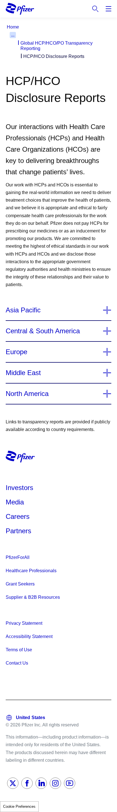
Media (15, 502)
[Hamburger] (108, 9)
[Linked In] (41, 783)
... (12, 34)
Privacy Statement (24, 623)
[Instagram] (55, 783)
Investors (19, 487)
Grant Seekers (20, 584)
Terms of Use (19, 649)
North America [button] (27, 393)
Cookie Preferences (19, 806)
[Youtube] (69, 783)
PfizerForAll (18, 557)
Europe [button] (16, 352)
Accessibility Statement (29, 636)
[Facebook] (27, 783)
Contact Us (17, 663)
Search (95, 8)
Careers (18, 516)
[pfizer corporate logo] (20, 8)
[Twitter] (12, 783)
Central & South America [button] (43, 331)
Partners (18, 531)
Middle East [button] (23, 372)
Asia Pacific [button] (23, 310)
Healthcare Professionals (31, 570)
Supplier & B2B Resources (33, 597)
